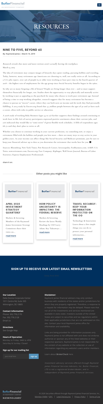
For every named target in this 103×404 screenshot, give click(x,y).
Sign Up (34, 356)
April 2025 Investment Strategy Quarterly (14, 208)
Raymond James (13, 54)
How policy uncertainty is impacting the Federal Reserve (50, 208)
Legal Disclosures (64, 396)
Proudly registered (89, 402)
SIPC (51, 396)
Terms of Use (94, 396)
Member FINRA (41, 396)
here (65, 354)
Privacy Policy (80, 396)
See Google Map (10, 330)
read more (11, 235)
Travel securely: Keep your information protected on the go (85, 209)
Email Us (7, 320)
